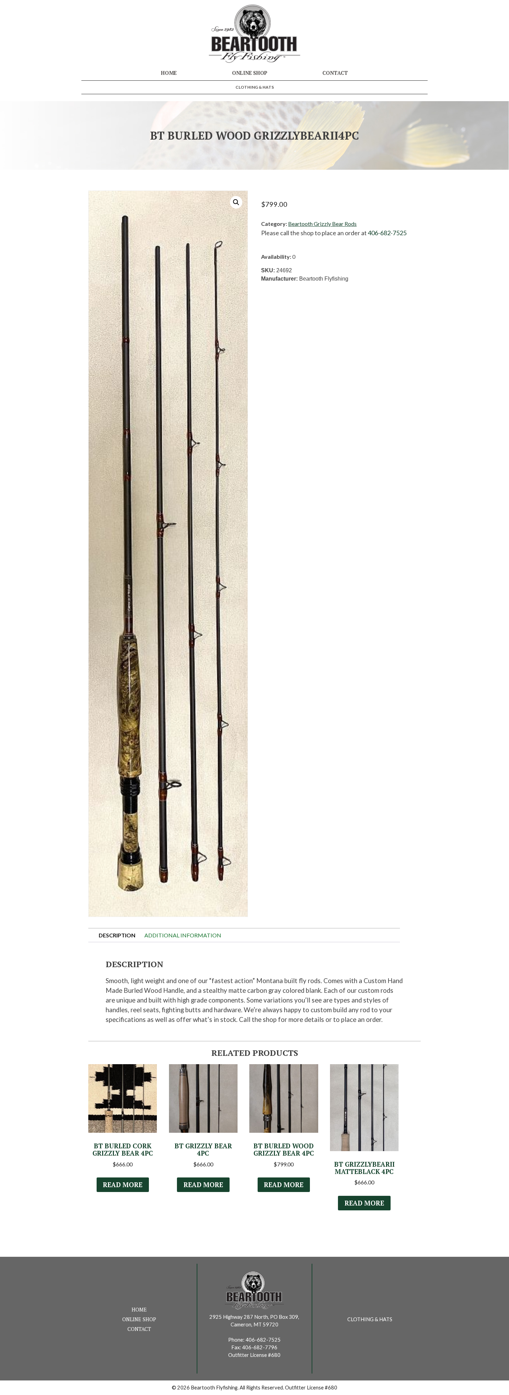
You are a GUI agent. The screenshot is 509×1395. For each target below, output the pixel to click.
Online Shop (249, 73)
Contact (335, 73)
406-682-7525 (387, 233)
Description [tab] (117, 935)
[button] (236, 202)
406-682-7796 (259, 1347)
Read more (122, 1185)
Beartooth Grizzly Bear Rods (322, 223)
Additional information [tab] (182, 935)
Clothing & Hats (254, 87)
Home (169, 73)
